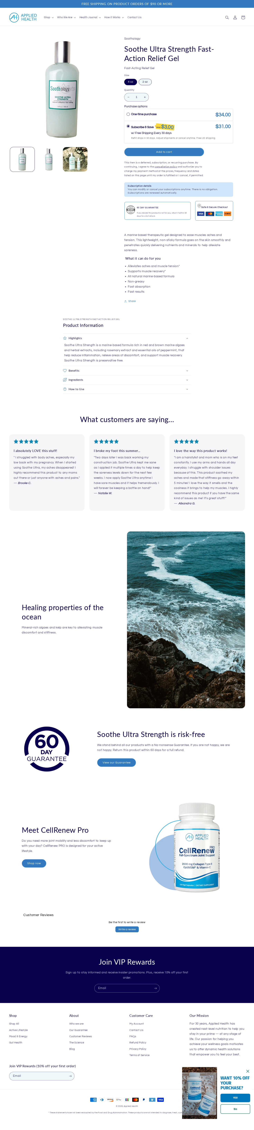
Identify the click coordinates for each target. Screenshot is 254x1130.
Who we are (76, 1023)
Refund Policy (137, 1042)
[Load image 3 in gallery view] (75, 159)
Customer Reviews (80, 1036)
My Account (136, 1023)
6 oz (130, 82)
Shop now (34, 863)
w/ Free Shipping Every (146, 133)
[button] (48, 17)
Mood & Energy (18, 1036)
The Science (76, 1042)
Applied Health (131, 1106)
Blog (72, 1049)
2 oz (145, 82)
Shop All (14, 1023)
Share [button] (132, 301)
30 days (167, 133)
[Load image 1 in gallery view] (22, 159)
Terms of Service (139, 1055)
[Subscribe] (155, 988)
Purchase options (135, 106)
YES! (235, 1097)
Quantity (129, 90)
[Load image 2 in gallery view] (48, 159)
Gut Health (15, 1042)
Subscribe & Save (152, 127)
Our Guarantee (78, 1030)
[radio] (128, 114)
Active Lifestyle (18, 1030)
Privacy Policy (137, 1049)
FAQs (132, 1036)
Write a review (127, 929)
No (235, 1109)
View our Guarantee (117, 762)
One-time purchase (144, 114)
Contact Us (136, 1030)
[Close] (248, 1071)
